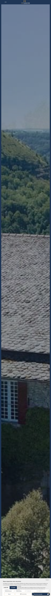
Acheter (6, 587)
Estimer (13, 587)
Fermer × (47, 579)
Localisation (7, 589)
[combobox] (9, 591)
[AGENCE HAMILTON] (25, 2)
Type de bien (18, 589)
